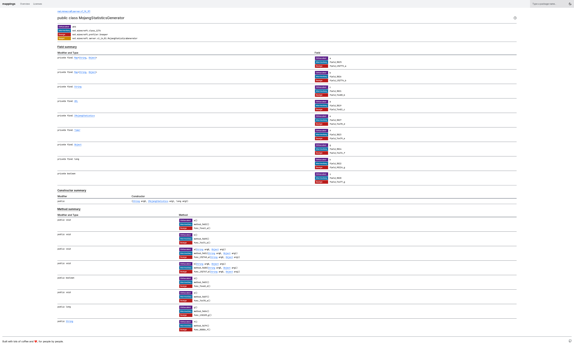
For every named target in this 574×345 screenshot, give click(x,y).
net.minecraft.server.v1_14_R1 (73, 11)
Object (92, 57)
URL (76, 101)
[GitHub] (570, 341)
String (82, 57)
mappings (8, 3)
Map (76, 57)
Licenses (37, 4)
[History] (515, 17)
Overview (25, 4)
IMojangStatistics (84, 115)
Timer (77, 130)
